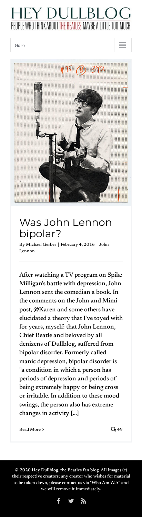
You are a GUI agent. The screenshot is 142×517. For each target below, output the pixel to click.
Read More (30, 429)
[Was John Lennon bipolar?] (71, 132)
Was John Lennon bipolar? (65, 228)
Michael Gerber (41, 244)
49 (119, 429)
